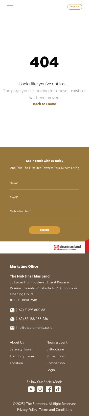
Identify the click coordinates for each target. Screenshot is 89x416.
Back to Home (44, 104)
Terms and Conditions (55, 410)
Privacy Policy (27, 410)
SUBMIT (44, 230)
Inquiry (74, 6)
